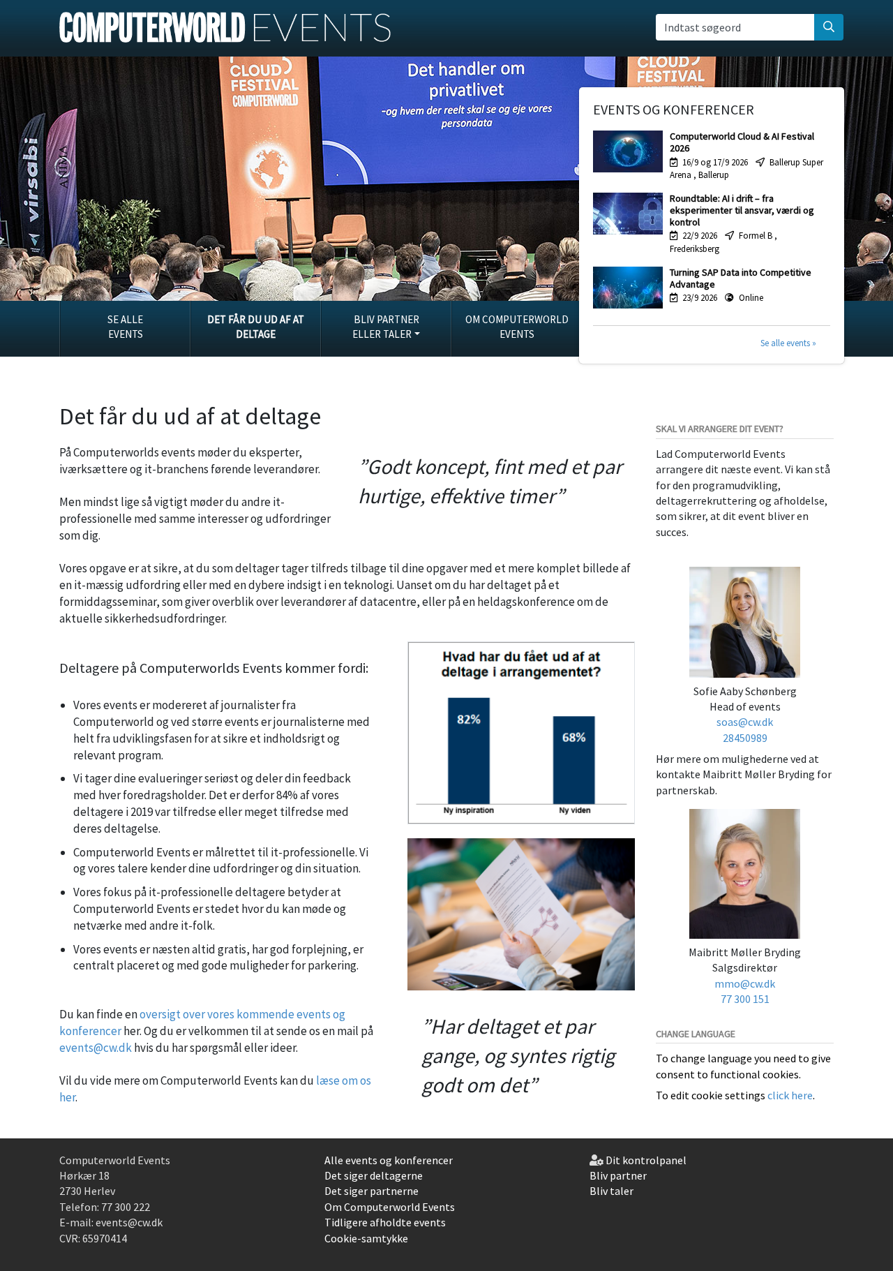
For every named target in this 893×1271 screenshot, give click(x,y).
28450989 (745, 738)
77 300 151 (745, 999)
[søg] (828, 27)
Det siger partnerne (371, 1191)
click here (790, 1095)
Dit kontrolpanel (646, 1160)
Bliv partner (618, 1175)
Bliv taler (611, 1191)
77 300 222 (125, 1207)
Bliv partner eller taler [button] (385, 327)
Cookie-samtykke (366, 1238)
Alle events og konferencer (388, 1160)
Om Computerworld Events (517, 327)
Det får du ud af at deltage (255, 327)
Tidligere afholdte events (385, 1222)
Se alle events (125, 327)
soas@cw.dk (744, 722)
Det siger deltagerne (373, 1175)
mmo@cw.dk (744, 983)
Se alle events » (788, 343)
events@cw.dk (95, 1047)
